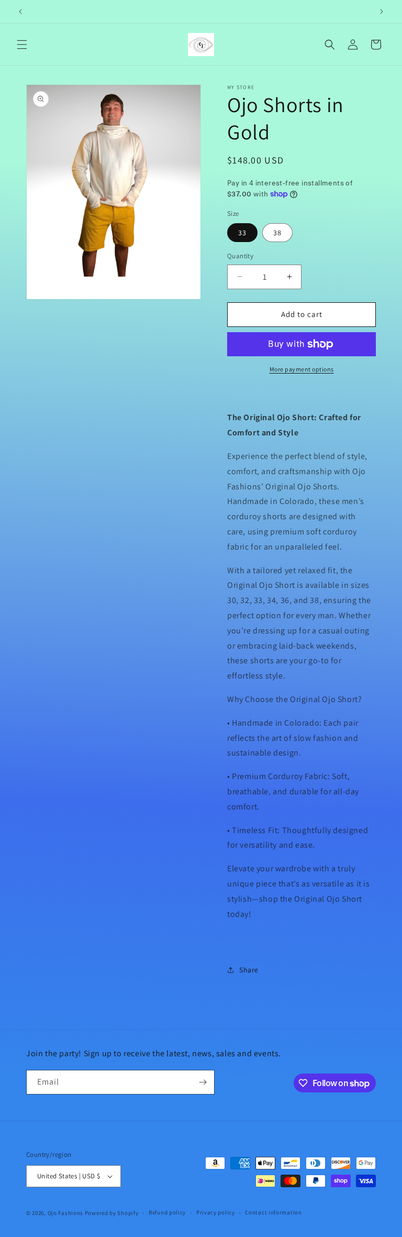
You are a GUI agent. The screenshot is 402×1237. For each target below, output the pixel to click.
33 (242, 232)
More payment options (302, 369)
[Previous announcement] (20, 11)
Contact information (273, 1212)
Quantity (240, 255)
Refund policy (167, 1212)
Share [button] (249, 970)
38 (277, 232)
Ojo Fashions (65, 1213)
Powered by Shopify (112, 1213)
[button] (22, 44)
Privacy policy (215, 1212)
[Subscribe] (202, 1082)
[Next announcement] (381, 11)
